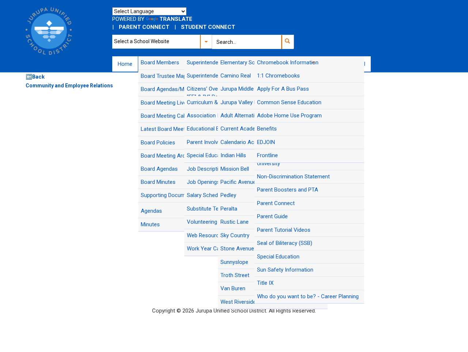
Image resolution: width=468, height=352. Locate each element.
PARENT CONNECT (144, 27)
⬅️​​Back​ (35, 76)
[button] (287, 42)
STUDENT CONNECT (208, 27)
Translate (175, 19)
